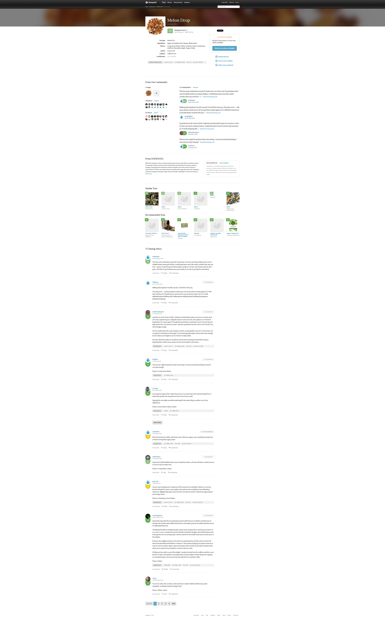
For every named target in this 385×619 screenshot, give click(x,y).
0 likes (165, 350)
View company (224, 163)
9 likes (165, 302)
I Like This (161, 273)
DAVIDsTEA (159, 6)
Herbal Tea (171, 40)
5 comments (175, 569)
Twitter (218, 615)
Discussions (178, 2)
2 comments (174, 415)
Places (169, 2)
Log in (237, 2)
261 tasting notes (190, 118)
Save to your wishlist (225, 61)
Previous (149, 603)
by (172, 24)
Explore (187, 2)
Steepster (152, 2)
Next (173, 603)
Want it (157, 101)
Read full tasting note (210, 97)
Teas (163, 2)
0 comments (175, 273)
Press (202, 615)
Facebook (212, 615)
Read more (148, 174)
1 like (164, 472)
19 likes (166, 569)
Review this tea (223, 57)
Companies (152, 6)
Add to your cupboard (225, 65)
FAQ (207, 615)
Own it (156, 113)
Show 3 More (157, 422)
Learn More (224, 2)
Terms (223, 615)
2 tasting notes (192, 147)
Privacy (229, 615)
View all (195, 87)
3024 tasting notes (193, 102)
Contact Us (236, 615)
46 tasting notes (193, 134)
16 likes (165, 273)
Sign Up (231, 2)
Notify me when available (225, 48)
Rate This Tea (189, 32)
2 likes (165, 415)
